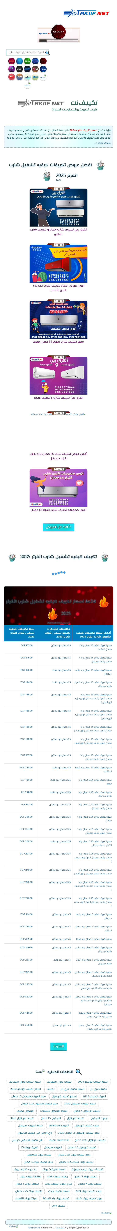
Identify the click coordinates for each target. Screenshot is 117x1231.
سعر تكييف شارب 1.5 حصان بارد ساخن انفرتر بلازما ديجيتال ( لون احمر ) (93, 729)
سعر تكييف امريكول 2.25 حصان (39, 1104)
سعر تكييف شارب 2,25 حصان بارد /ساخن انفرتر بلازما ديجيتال (94, 831)
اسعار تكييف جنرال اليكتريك (25, 1082)
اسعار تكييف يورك (58, 1191)
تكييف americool (59, 1126)
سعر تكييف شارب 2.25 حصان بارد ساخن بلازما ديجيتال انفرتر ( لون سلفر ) (93, 902)
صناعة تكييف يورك (30, 1177)
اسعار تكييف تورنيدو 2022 (25, 1089)
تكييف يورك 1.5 (29, 1147)
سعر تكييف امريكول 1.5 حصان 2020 (78, 1133)
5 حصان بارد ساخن (61, 1025)
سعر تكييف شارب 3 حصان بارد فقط (94, 939)
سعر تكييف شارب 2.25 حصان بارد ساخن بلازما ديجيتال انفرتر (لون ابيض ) (93, 857)
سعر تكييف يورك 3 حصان (38, 1162)
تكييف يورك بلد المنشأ (56, 1199)
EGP (27, 646)
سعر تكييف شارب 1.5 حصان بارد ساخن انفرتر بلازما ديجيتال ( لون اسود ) (93, 743)
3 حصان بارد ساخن (61, 914)
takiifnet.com (34, 1228)
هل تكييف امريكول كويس (27, 1140)
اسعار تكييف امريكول (64, 1096)
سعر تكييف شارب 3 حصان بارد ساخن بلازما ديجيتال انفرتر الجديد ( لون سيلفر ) (93, 1000)
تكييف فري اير (98, 1089)
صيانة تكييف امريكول (30, 1126)
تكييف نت (59, 1228)
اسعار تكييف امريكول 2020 (80, 1104)
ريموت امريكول (98, 1118)
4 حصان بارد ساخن (61, 1013)
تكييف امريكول (53, 1147)
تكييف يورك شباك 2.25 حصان (76, 1162)
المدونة (58, 1046)
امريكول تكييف (25, 1111)
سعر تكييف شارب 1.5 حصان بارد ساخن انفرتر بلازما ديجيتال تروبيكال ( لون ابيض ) (93, 698)
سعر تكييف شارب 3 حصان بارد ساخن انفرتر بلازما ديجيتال (93, 974)
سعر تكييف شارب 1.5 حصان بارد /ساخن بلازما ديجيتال (95, 660)
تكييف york (58, 1206)
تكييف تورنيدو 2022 (94, 1096)
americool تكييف (59, 1140)
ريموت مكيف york (57, 1177)
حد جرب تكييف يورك (25, 1169)
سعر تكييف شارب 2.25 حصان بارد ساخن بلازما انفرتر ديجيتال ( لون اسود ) (93, 886)
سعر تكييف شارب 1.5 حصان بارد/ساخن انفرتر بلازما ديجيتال (96, 757)
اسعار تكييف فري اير (72, 1089)
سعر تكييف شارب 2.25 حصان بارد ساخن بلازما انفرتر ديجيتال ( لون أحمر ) (93, 872)
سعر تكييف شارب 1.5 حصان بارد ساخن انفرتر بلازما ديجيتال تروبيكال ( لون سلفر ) (93, 714)
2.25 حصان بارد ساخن (60, 805)
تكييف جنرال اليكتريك (59, 1082)
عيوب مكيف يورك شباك (88, 1199)
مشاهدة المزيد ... (102, 143)
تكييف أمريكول (75, 1118)
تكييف (50, 1089)
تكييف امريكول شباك (22, 1118)
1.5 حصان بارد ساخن (61, 646)
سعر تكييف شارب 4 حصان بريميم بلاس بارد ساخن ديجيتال (95, 1015)
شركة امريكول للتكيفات (53, 1111)
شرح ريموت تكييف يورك (58, 1184)
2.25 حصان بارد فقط (60, 780)
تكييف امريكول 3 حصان (87, 1111)
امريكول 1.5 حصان (51, 1118)
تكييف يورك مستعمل (39, 1155)
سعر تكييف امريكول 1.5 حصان (28, 1096)
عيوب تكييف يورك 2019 (88, 1191)
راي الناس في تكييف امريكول (35, 1133)
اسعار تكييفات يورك (54, 1169)
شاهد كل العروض (58, 527)
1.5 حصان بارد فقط (61, 670)
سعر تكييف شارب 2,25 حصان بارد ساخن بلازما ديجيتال (95, 806)
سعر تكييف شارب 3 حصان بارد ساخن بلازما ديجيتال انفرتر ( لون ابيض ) (93, 986)
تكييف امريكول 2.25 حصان (90, 1140)
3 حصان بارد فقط (62, 960)
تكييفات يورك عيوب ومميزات (87, 1169)
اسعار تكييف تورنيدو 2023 (93, 1082)
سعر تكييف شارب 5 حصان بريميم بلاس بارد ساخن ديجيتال (95, 1027)
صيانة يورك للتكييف (26, 1199)
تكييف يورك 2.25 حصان (28, 1191)
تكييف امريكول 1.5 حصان (82, 1147)
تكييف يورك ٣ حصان (90, 1184)
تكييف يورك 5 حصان (85, 1177)
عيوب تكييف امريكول (87, 1126)
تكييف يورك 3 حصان (27, 1184)
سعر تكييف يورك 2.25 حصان (74, 1155)
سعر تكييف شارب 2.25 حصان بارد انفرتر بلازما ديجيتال (95, 843)
